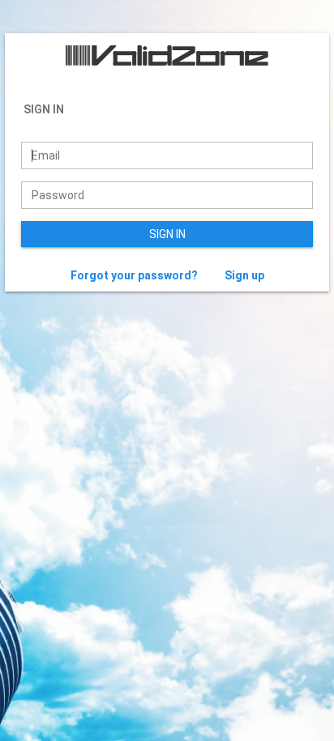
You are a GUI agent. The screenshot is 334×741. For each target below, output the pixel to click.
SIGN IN (167, 234)
